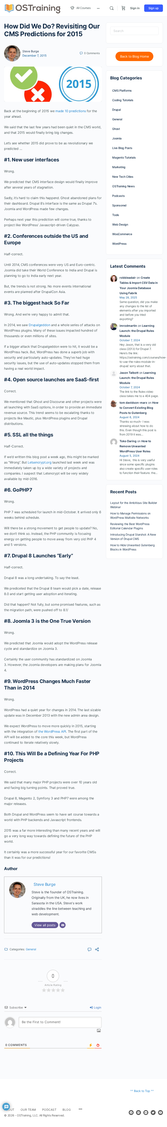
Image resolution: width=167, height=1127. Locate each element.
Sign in (135, 8)
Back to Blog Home (134, 56)
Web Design (120, 224)
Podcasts (118, 195)
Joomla (117, 138)
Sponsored (119, 205)
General (31, 949)
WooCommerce (122, 234)
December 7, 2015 (34, 55)
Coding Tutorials (122, 100)
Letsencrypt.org (39, 462)
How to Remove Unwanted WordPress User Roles (135, 446)
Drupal (116, 109)
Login (97, 1007)
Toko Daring (128, 441)
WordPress (119, 243)
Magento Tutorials (124, 157)
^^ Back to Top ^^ (142, 1091)
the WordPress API (52, 731)
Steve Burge (30, 51)
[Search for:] (134, 31)
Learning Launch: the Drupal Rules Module (137, 331)
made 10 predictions (70, 111)
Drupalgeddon (39, 325)
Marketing (118, 167)
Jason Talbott (129, 372)
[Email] (62, 925)
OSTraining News (123, 186)
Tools (115, 215)
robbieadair (128, 277)
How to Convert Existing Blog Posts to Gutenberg (139, 407)
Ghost (116, 128)
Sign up (153, 8)
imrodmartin (128, 325)
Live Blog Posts (122, 148)
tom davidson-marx (133, 402)
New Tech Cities (122, 176)
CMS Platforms (122, 90)
